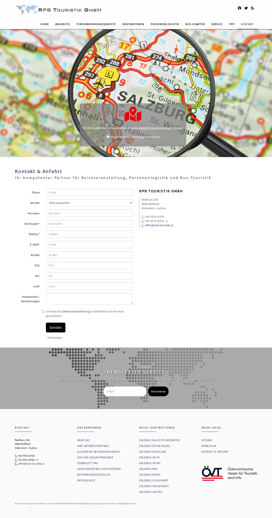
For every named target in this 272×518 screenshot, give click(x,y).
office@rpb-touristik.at (159, 225)
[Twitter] (246, 7)
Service (217, 24)
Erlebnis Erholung (152, 452)
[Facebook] (239, 7)
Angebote (62, 24)
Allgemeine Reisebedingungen (98, 452)
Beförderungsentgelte (94, 475)
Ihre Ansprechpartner (93, 446)
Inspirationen (133, 24)
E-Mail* (35, 244)
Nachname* (32, 224)
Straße (35, 255)
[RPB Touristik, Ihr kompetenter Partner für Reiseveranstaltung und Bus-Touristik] (136, 10)
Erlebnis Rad (148, 469)
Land (36, 286)
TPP (232, 24)
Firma (36, 192)
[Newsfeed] (252, 7)
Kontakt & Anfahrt (215, 452)
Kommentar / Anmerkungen (30, 299)
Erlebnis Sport (150, 463)
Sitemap (206, 440)
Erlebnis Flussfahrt (153, 480)
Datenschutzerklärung (76, 311)
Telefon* (34, 234)
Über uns (83, 440)
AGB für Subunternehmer (95, 457)
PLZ (37, 265)
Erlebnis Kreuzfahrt (154, 486)
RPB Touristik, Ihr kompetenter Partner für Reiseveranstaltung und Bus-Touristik (74, 503)
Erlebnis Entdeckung (154, 446)
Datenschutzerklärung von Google (160, 128)
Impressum (208, 446)
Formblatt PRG (87, 463)
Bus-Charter (195, 24)
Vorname (34, 213)
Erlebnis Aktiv (149, 457)
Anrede (35, 203)
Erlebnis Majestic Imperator (159, 440)
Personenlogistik (165, 24)
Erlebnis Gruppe (151, 492)
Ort (37, 276)
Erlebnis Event (150, 475)
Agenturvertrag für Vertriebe (99, 469)
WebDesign (123, 503)
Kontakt (247, 24)
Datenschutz (86, 480)
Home (45, 24)
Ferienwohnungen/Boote (96, 24)
